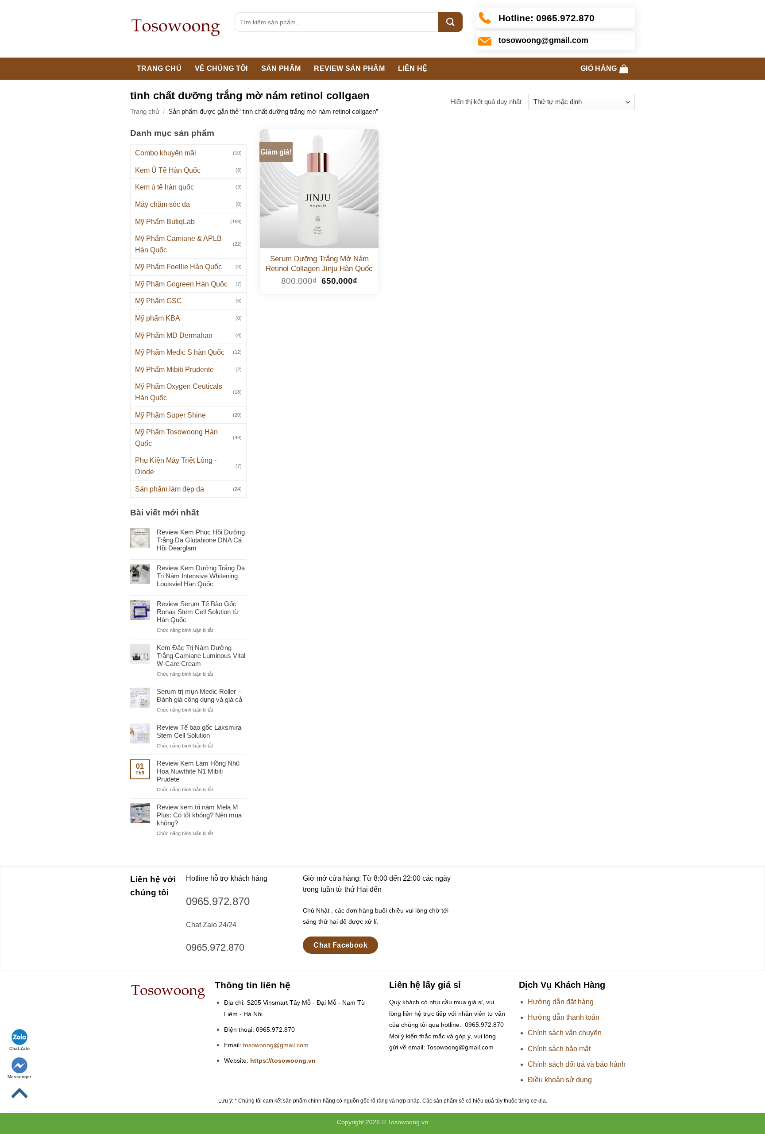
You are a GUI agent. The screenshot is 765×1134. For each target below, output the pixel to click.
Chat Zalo (19, 1048)
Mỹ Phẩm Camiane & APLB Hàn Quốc (178, 244)
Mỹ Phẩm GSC (158, 301)
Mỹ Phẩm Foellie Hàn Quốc (178, 267)
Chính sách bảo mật (559, 1049)
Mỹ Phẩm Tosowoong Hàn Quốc (176, 437)
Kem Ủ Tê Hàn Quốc (168, 170)
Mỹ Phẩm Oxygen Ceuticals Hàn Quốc (178, 392)
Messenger (19, 1076)
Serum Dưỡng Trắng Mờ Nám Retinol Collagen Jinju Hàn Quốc (319, 264)
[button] (604, 69)
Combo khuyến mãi (165, 153)
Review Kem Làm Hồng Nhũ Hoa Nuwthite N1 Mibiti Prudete (198, 771)
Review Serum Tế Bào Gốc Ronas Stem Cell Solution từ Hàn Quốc (198, 611)
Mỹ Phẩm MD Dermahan (173, 335)
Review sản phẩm (349, 68)
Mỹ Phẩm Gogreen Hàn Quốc (181, 284)
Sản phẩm (281, 68)
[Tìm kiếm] (450, 22)
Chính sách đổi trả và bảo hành (577, 1064)
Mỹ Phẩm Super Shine (170, 415)
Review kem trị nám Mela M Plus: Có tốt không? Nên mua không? (199, 815)
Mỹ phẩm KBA (157, 318)
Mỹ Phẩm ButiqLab (165, 221)
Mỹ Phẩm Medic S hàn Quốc (179, 352)
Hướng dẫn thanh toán (563, 1017)
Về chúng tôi (221, 68)
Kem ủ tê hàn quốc (164, 187)
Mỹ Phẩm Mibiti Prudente (174, 369)
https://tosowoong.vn (283, 1060)
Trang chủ (159, 68)
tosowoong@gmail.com (276, 1045)
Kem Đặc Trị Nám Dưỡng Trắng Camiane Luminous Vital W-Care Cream (201, 655)
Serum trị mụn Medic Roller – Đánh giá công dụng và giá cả (199, 695)
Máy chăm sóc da (162, 204)
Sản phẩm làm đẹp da (169, 489)
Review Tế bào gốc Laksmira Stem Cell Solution (199, 731)
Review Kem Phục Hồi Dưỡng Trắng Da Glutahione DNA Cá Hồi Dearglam (201, 540)
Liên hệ (412, 68)
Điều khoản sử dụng (560, 1080)
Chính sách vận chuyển (565, 1033)
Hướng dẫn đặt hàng (561, 1002)
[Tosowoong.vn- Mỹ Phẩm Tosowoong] (175, 29)
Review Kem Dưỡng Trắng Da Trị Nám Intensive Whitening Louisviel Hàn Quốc (201, 576)
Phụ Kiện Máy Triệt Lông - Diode (175, 466)
